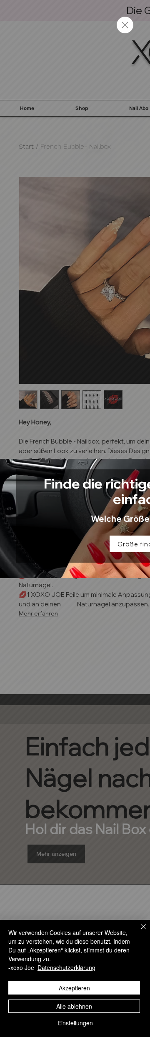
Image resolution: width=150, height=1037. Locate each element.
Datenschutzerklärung (66, 967)
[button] (125, 25)
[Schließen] (138, 932)
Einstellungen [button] (75, 1023)
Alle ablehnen (74, 1006)
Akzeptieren (74, 988)
